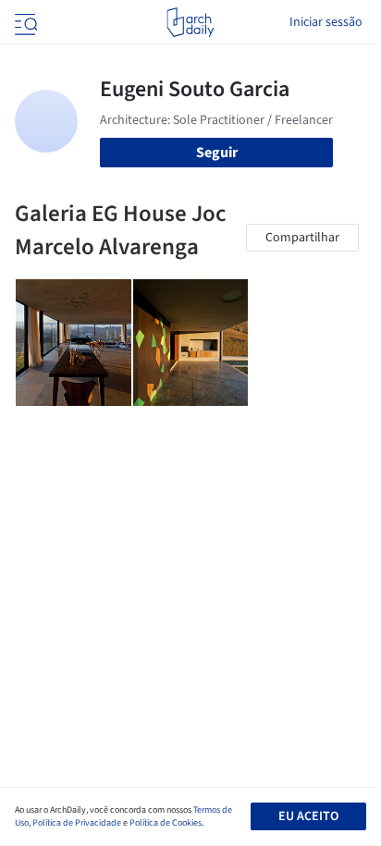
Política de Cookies (165, 822)
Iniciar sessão (326, 22)
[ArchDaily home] (190, 22)
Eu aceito (308, 816)
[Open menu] (24, 22)
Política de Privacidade (76, 822)
